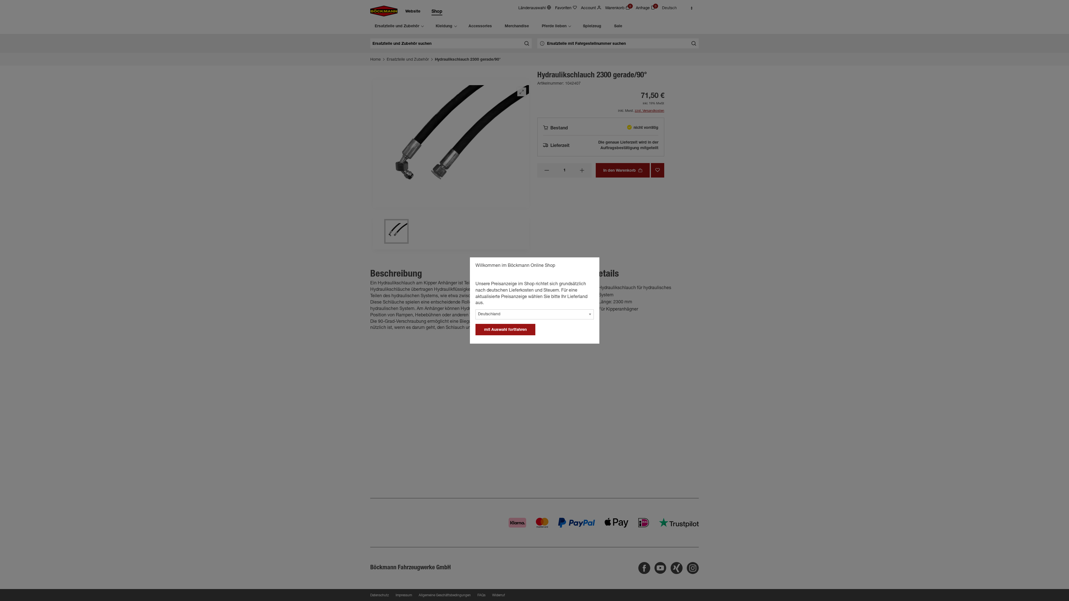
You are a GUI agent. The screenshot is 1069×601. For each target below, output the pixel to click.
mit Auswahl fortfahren (505, 330)
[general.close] (589, 266)
